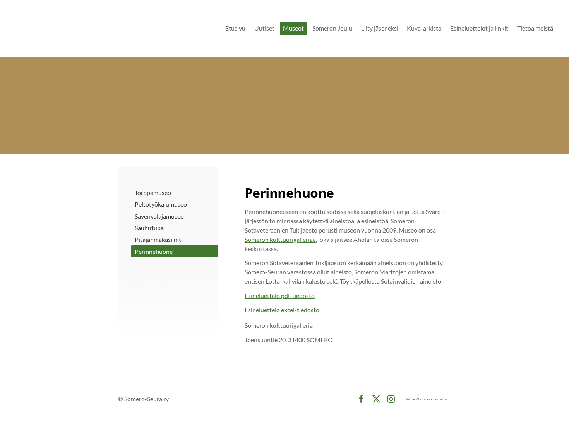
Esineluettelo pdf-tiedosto (280, 295)
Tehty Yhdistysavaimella (426, 399)
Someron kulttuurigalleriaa (280, 239)
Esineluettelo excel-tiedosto (282, 309)
